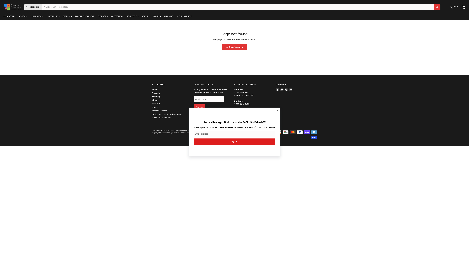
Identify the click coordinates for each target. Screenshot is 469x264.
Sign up (234, 141)
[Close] (277, 110)
